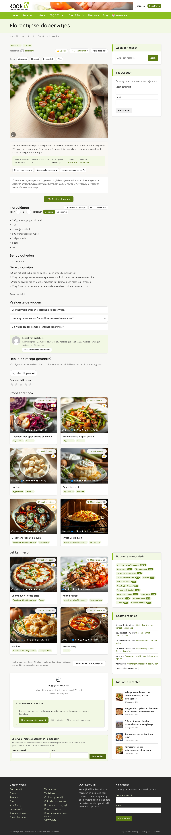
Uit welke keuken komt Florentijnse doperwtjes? (38, 326)
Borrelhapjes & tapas (127, 586)
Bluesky (135, 831)
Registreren (154, 6)
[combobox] (131, 58)
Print (60, 59)
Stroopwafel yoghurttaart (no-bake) (139, 735)
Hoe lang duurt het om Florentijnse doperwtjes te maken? (43, 318)
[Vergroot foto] (13, 134)
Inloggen (141, 6)
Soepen (66, 651)
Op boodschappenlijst (76, 207)
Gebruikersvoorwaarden (56, 801)
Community (50, 820)
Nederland (85, 162)
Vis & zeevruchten (126, 582)
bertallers (39, 337)
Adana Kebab (70, 595)
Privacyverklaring (53, 809)
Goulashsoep (70, 646)
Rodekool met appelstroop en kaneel (32, 436)
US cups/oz (62, 212)
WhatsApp (22, 59)
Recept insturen (18, 813)
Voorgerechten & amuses (129, 573)
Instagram (146, 831)
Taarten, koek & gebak (128, 590)
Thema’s (92, 15)
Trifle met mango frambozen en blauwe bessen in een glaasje (140, 723)
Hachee (16, 646)
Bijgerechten (16, 45)
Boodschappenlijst (19, 817)
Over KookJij (16, 789)
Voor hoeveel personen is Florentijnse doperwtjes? (38, 309)
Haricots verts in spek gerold (78, 436)
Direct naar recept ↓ (23, 170)
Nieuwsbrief (16, 809)
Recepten (27, 15)
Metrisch (49, 212)
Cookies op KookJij (53, 797)
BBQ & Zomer (57, 15)
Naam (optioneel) (19, 750)
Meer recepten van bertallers (37, 349)
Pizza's (41, 600)
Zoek (153, 57)
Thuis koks (49, 793)
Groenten (27, 45)
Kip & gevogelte (141, 598)
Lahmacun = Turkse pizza (25, 595)
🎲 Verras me (119, 15)
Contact (14, 793)
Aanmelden (97, 756)
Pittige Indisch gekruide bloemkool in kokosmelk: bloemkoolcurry (141, 710)
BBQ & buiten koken (127, 594)
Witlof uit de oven (72, 537)
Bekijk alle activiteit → (127, 668)
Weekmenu (50, 789)
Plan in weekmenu (98, 207)
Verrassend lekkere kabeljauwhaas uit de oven (138, 748)
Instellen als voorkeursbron (89, 663)
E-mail (53, 750)
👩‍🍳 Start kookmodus (59, 199)
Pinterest (35, 59)
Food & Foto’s (76, 15)
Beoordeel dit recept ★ (46, 170)
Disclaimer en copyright (56, 805)
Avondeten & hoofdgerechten (24, 542)
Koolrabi (16, 487)
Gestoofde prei (71, 487)
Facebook (157, 831)
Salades (122, 602)
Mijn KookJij (15, 805)
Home (15, 15)
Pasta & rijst (148, 594)
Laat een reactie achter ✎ (73, 170)
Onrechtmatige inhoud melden (55, 814)
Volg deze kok (99, 50)
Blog (105, 15)
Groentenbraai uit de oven (26, 537)
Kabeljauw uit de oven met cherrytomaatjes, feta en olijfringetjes (138, 695)
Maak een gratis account (33, 720)
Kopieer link (48, 59)
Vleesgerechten (96, 600)
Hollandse (72, 162)
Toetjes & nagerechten (128, 577)
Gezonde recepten (140, 602)
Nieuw (42, 15)
